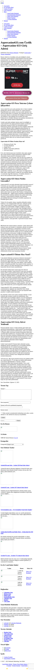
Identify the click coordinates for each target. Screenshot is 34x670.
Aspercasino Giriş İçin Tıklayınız (16, 98)
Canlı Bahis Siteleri (7, 664)
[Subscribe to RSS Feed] (7, 650)
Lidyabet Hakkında (16, 623)
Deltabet (6, 624)
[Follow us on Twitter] (6, 649)
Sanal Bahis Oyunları (9, 658)
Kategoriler (4, 444)
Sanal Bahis (24, 665)
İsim (5, 402)
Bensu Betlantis (14, 52)
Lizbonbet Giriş (8, 592)
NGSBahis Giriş (8, 638)
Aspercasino (27, 52)
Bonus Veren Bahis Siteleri (20, 664)
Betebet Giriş (7, 632)
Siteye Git (28, 571)
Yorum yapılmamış (5, 54)
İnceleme (28, 573)
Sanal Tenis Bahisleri (12, 16)
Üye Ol (16, 438)
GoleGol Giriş (8, 635)
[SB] (2, 3)
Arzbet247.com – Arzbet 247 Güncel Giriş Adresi (14, 487)
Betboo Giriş (7, 594)
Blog (5, 12)
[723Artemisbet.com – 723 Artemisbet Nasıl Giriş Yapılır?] (7, 506)
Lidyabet (6, 623)
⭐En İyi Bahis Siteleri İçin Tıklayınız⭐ (17, 668)
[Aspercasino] (17, 88)
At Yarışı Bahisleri (12, 19)
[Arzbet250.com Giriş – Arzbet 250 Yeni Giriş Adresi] (7, 462)
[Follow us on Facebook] (7, 647)
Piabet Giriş (7, 595)
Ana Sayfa (6, 6)
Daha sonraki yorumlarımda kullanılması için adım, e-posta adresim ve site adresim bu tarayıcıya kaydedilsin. (17, 413)
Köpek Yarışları (11, 18)
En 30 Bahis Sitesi (9, 7)
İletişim (6, 20)
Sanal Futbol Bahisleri (13, 13)
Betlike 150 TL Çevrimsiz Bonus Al (16, 93)
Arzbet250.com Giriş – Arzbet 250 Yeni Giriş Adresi (15, 465)
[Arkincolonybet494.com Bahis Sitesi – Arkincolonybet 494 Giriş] (7, 528)
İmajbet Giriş (7, 639)
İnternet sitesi (4, 410)
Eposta (11, 405)
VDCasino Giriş (8, 634)
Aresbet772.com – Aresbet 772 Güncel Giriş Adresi (15, 555)
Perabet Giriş (7, 637)
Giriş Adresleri (8, 10)
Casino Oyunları (8, 9)
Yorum (3, 388)
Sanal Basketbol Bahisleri (14, 15)
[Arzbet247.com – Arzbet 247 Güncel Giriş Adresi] (7, 484)
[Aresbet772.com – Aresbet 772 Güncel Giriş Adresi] (7, 552)
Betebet (6, 600)
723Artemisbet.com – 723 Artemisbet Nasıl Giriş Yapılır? (16, 509)
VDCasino (7, 601)
